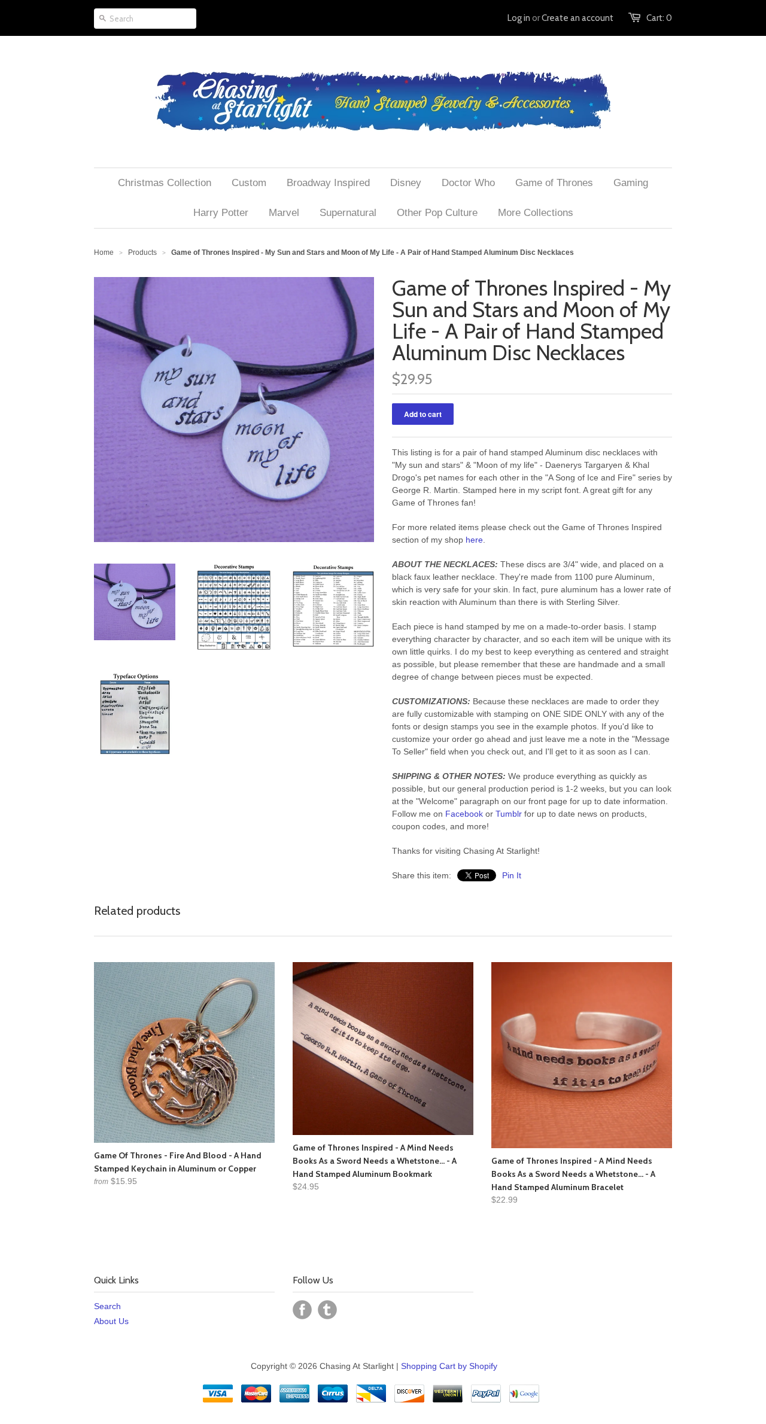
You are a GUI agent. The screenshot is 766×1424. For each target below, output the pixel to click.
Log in (518, 18)
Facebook (464, 814)
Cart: (659, 18)
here (474, 539)
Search (107, 1306)
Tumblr (509, 814)
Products (142, 252)
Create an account (577, 18)
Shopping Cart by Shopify (449, 1366)
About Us (111, 1321)
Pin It (511, 875)
